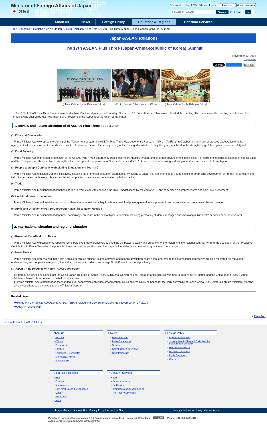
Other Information (120, 353)
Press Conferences (121, 341)
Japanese (227, 5)
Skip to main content (180, 5)
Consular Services (122, 372)
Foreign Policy (175, 332)
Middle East (61, 397)
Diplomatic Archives (65, 357)
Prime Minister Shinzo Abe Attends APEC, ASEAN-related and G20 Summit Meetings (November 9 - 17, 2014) (82, 302)
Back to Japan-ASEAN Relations (22, 322)
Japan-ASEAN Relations (69, 28)
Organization (61, 345)
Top (13, 28)
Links (213, 5)
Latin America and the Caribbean (71, 389)
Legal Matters (63, 410)
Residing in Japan (122, 381)
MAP (160, 418)
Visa (115, 377)
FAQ (195, 5)
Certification (118, 385)
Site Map (203, 5)
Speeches (117, 345)
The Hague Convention (124, 393)
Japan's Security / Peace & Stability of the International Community (189, 342)
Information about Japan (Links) (128, 389)
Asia (48, 28)
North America (62, 385)
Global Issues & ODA (179, 347)
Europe (59, 393)
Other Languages (246, 5)
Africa (58, 400)
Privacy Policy (97, 410)
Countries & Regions (31, 28)
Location (59, 349)
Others (172, 359)
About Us (58, 332)
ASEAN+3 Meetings (29, 306)
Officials (59, 341)
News (113, 332)
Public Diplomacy (178, 355)
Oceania (59, 381)
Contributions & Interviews (125, 349)
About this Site (62, 361)
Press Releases (120, 337)
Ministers (59, 337)
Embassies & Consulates (67, 353)
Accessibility (80, 410)
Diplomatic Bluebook (179, 337)
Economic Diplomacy (179, 351)
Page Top (259, 316)
